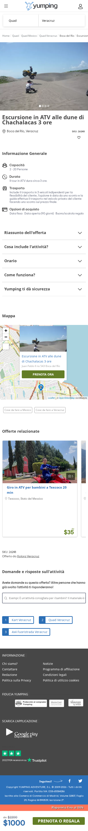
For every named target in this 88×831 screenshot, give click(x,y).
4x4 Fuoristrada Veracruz (29, 632)
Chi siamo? (10, 664)
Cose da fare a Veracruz (50, 410)
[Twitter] (80, 782)
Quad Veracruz (59, 620)
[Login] (81, 6)
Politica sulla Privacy (16, 680)
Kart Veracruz (21, 620)
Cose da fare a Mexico (17, 410)
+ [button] (5, 330)
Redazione (9, 675)
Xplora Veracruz (28, 556)
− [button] (5, 337)
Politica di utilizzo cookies (61, 680)
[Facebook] (69, 782)
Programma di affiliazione (61, 669)
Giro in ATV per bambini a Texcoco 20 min (37, 490)
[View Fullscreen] (6, 346)
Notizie (48, 664)
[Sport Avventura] (41, 6)
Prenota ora (43, 374)
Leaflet (51, 397)
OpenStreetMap (67, 397)
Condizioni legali (55, 675)
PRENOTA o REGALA (59, 821)
